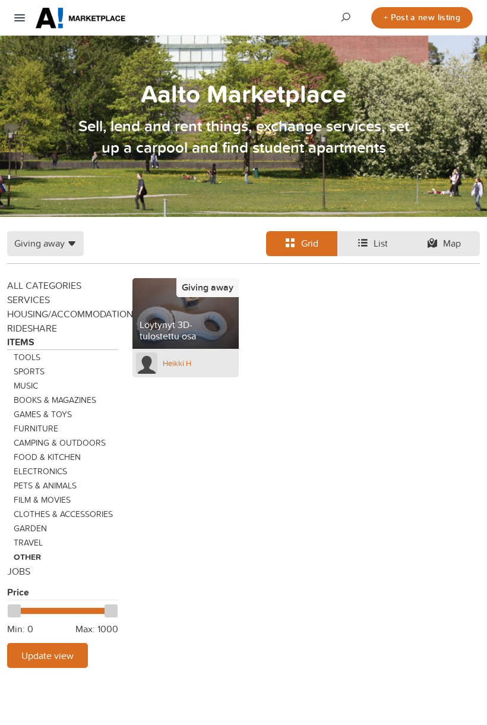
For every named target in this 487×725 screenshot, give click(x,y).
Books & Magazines (55, 400)
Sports (29, 371)
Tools (27, 357)
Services (28, 299)
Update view (47, 655)
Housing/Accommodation (62, 313)
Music (26, 386)
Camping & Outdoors (60, 443)
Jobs (18, 571)
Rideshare (32, 328)
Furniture (36, 428)
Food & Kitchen (47, 457)
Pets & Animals (45, 485)
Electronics (40, 471)
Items (20, 342)
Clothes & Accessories (63, 514)
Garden (30, 528)
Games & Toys (43, 414)
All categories (44, 285)
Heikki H (177, 363)
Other (27, 557)
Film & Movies (42, 500)
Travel (28, 543)
